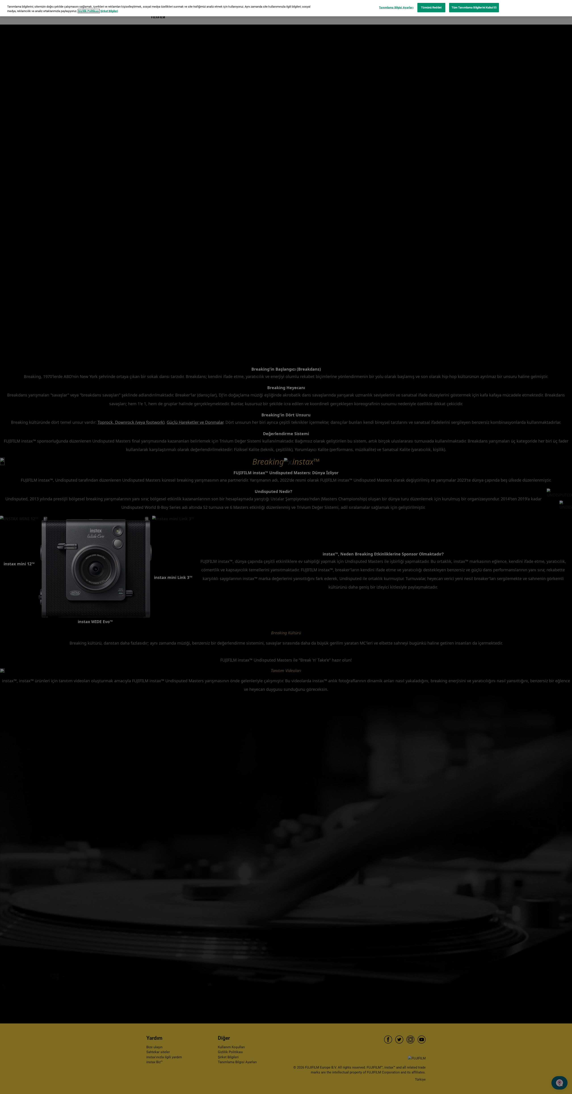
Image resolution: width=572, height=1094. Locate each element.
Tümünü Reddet (431, 7)
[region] (286, 8)
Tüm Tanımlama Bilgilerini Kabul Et (474, 7)
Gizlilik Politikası (88, 11)
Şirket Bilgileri (109, 11)
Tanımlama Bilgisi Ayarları (396, 7)
